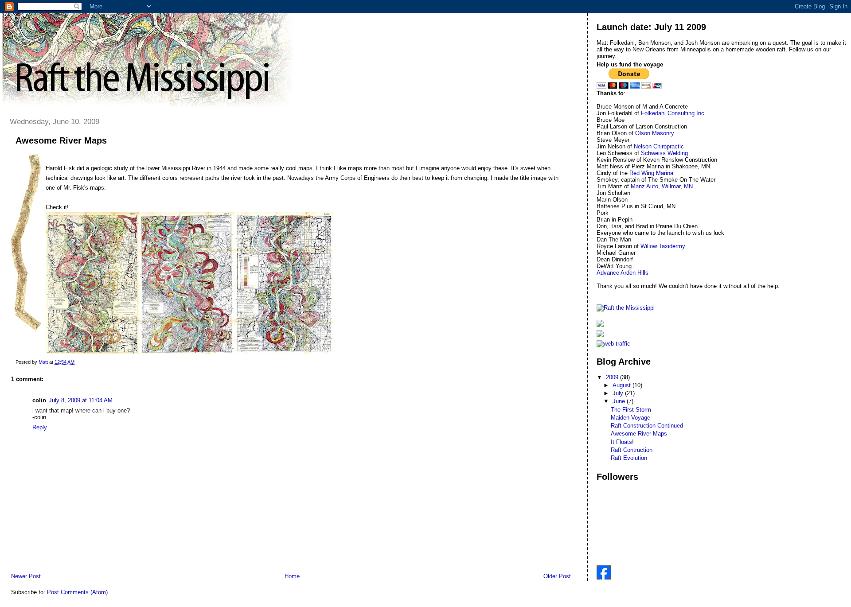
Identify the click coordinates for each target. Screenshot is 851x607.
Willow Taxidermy (662, 246)
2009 (613, 377)
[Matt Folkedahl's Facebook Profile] (604, 577)
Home (292, 576)
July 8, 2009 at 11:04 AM (81, 400)
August (622, 385)
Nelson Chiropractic (659, 146)
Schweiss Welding (664, 153)
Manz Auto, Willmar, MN (662, 186)
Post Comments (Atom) (77, 592)
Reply (39, 427)
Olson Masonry (654, 133)
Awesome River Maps (639, 433)
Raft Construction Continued (647, 425)
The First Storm (631, 409)
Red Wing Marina (651, 173)
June (620, 401)
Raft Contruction (631, 450)
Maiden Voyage (630, 417)
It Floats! (622, 442)
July (619, 393)
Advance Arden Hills (622, 272)
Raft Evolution (629, 458)
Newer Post (26, 576)
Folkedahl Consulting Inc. (673, 113)
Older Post (557, 576)
